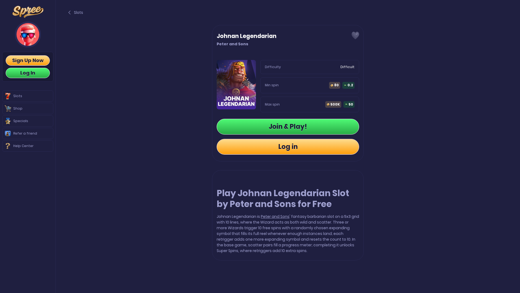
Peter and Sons (275, 216)
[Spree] (28, 12)
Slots (78, 12)
